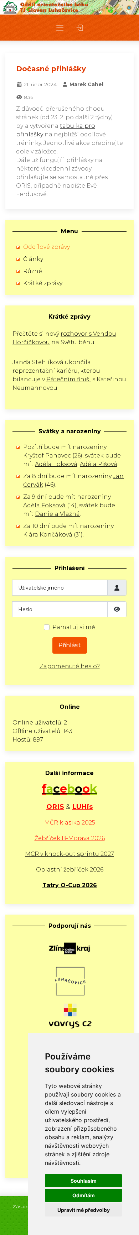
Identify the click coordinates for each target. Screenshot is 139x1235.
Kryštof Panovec (47, 455)
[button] (60, 28)
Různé (32, 271)
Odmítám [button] (83, 1195)
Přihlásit (69, 645)
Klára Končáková (47, 534)
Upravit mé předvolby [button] (83, 1210)
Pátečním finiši (68, 379)
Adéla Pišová (98, 464)
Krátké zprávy (42, 283)
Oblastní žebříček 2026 (69, 869)
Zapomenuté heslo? (70, 666)
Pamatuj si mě (73, 627)
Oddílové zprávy (46, 247)
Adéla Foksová (56, 464)
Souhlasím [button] (84, 1181)
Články (33, 259)
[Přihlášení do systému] (79, 28)
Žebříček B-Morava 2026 (70, 838)
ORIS (55, 806)
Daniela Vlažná (57, 514)
